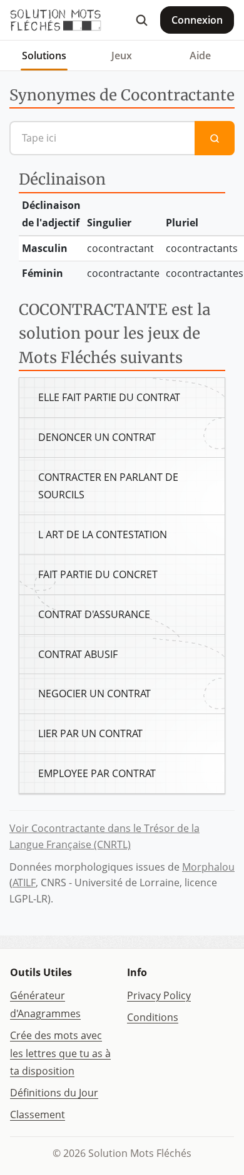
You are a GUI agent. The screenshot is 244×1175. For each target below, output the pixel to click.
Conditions (152, 1017)
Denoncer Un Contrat (97, 437)
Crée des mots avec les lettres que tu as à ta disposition (60, 1053)
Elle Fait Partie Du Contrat (109, 397)
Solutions (44, 55)
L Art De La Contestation (102, 534)
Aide (200, 55)
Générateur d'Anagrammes (45, 1004)
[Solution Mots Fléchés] (55, 20)
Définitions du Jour (54, 1093)
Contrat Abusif (78, 654)
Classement (37, 1114)
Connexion (197, 20)
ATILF (24, 882)
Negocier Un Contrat (94, 693)
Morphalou (208, 867)
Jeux (121, 55)
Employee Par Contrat (97, 773)
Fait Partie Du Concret (98, 574)
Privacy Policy (159, 995)
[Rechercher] (141, 20)
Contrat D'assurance (94, 614)
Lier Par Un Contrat (90, 733)
